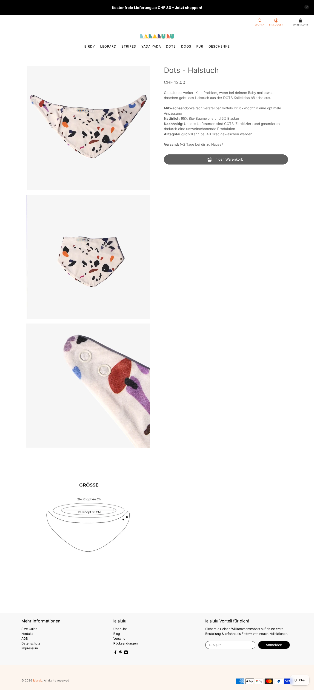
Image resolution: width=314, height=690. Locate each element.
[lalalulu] (157, 36)
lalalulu (37, 680)
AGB (24, 638)
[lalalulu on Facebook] (115, 653)
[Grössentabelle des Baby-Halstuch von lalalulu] (88, 514)
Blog (116, 634)
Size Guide (29, 629)
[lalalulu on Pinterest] (121, 653)
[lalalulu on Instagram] (126, 653)
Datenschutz (30, 643)
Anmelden (274, 645)
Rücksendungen (125, 643)
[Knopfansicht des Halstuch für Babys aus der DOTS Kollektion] (88, 386)
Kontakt (27, 634)
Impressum (29, 648)
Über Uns (120, 629)
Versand (119, 638)
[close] (306, 7)
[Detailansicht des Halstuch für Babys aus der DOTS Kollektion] (88, 257)
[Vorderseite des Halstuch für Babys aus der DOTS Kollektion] (88, 128)
